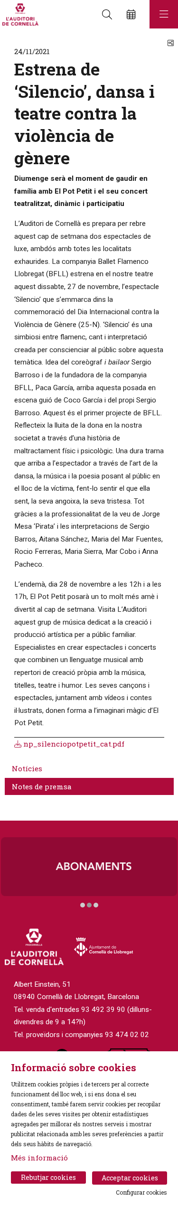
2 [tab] (89, 905)
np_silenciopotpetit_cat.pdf (72, 743)
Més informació (39, 1157)
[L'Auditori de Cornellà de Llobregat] (19, 14)
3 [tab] (96, 905)
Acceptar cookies (130, 1177)
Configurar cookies (141, 1192)
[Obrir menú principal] (164, 14)
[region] (89, 872)
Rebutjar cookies (48, 1177)
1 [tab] (82, 905)
